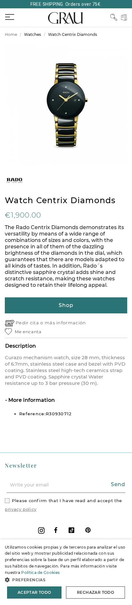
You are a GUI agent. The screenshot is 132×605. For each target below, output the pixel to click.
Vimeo (71, 530)
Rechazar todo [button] (95, 592)
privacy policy (21, 509)
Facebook (55, 530)
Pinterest (88, 530)
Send (118, 484)
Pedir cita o (30, 322)
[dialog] (66, 572)
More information (31, 400)
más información (65, 322)
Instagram (41, 530)
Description (20, 346)
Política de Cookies (40, 572)
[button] (66, 580)
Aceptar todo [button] (34, 592)
